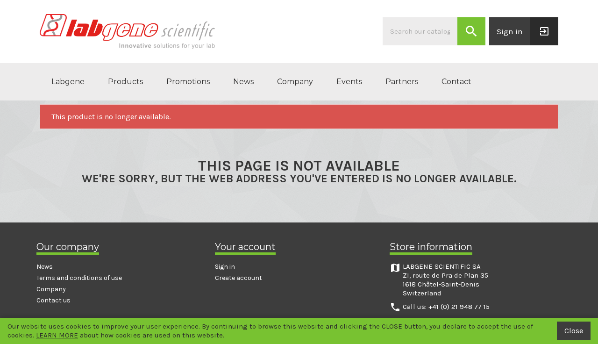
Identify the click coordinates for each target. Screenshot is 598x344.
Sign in (225, 267)
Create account (238, 278)
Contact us (53, 300)
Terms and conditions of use (79, 278)
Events (349, 81)
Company (295, 81)
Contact (456, 81)
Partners (401, 81)
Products (125, 81)
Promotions (188, 81)
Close (573, 330)
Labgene (68, 81)
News (243, 81)
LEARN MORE (57, 335)
